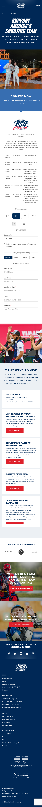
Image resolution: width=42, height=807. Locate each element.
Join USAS (7, 734)
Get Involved (10, 14)
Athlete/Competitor (10, 699)
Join (37, 6)
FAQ (4, 681)
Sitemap (6, 690)
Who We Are (7, 716)
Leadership (7, 725)
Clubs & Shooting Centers (13, 743)
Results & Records (10, 705)
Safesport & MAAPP (11, 687)
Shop (4, 746)
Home (3, 14)
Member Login (8, 684)
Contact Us (7, 678)
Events (5, 740)
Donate (5, 737)
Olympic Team (8, 719)
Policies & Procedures (12, 702)
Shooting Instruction (11, 707)
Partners (6, 722)
